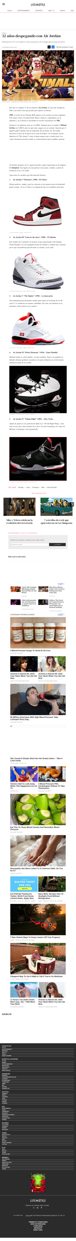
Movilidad (5, 1113)
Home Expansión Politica (9, 1077)
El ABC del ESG (6, 1118)
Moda (3, 1139)
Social (4, 1109)
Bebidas (4, 1160)
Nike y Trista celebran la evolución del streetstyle (19, 521)
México (4, 1095)
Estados (4, 1099)
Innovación (5, 1116)
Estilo (10, 10)
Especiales (5, 1129)
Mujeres (4, 1086)
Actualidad (5, 1124)
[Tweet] (49, 46)
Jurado (4, 1168)
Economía (4, 1078)
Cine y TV (51, 10)
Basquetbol (5, 1065)
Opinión (4, 1101)
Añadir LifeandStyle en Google (65, 47)
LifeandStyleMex (33, 1207)
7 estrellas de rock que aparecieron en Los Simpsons (56, 521)
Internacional (6, 1080)
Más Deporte (5, 1067)
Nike (42, 487)
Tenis (28, 487)
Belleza (4, 1140)
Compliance (38, 1226)
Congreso (5, 1096)
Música (62, 10)
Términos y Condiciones (38, 1222)
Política (5, 1092)
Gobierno (4, 1093)
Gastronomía (6, 1159)
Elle (4, 1147)
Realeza (4, 1136)
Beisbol (4, 1062)
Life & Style (6, 1046)
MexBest (5, 1157)
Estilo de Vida (6, 1167)
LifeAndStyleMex (43, 1208)
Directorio (38, 1230)
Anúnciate (38, 1228)
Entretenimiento (24, 10)
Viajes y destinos (7, 1162)
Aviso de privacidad (38, 1224)
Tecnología (5, 1081)
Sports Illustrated (10, 1059)
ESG (3, 1085)
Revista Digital (6, 1070)
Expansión (6, 1074)
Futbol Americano (7, 1064)
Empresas (4, 1075)
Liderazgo (5, 1126)
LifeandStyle (6, 1088)
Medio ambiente (6, 1108)
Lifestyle (4, 1068)
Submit (57, 544)
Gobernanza (5, 1111)
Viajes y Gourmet (7, 1055)
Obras (3, 1083)
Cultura (4, 1144)
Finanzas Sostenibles (8, 1114)
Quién (4, 1133)
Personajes (5, 1164)
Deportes (39, 10)
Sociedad (4, 1103)
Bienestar (5, 1165)
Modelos (35, 487)
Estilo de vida (6, 1154)
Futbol (4, 1060)
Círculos (4, 1137)
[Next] (72, 504)
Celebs (4, 1152)
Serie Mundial (52, 487)
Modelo (21, 487)
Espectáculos (6, 1134)
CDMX (3, 1098)
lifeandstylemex (39, 1208)
